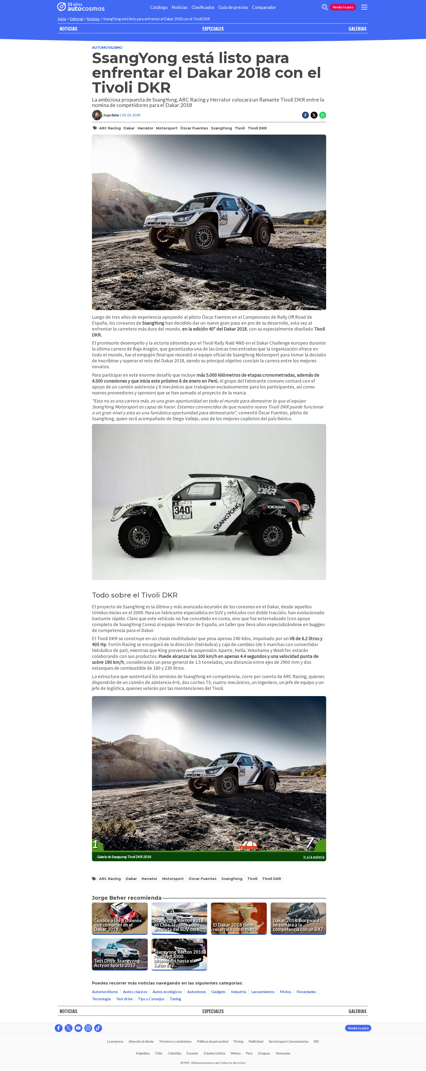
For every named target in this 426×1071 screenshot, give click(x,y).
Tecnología (101, 998)
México (236, 1053)
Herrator (145, 128)
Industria (238, 991)
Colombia (174, 1053)
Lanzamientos (263, 991)
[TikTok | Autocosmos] (98, 1028)
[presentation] (209, 774)
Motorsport (167, 128)
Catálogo (159, 7)
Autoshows (196, 991)
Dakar (129, 128)
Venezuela (283, 1053)
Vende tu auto (343, 7)
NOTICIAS (68, 28)
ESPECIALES (213, 28)
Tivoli (240, 128)
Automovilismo (107, 47)
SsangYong (221, 128)
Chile (158, 1053)
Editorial (76, 19)
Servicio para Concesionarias (288, 1041)
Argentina (143, 1053)
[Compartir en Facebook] (305, 115)
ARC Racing (110, 128)
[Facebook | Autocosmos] (59, 1028)
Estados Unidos (214, 1053)
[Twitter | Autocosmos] (68, 1028)
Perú (249, 1053)
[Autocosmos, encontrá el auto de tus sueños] (80, 7)
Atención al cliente (141, 1041)
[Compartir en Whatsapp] (322, 115)
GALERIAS (357, 28)
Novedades (306, 991)
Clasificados (203, 7)
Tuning (175, 998)
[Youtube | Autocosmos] (78, 1028)
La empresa (115, 1041)
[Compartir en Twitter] (314, 115)
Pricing (238, 1041)
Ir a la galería (313, 857)
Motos (285, 991)
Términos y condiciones (175, 1041)
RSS (316, 1041)
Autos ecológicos (167, 991)
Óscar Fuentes (194, 128)
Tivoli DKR (257, 128)
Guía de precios (233, 7)
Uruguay (264, 1053)
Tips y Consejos (151, 998)
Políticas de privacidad (212, 1041)
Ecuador (192, 1053)
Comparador (264, 7)
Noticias (180, 7)
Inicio (62, 19)
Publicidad (256, 1041)
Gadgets (218, 991)
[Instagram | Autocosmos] (88, 1028)
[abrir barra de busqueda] (325, 7)
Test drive (124, 998)
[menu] (364, 7)
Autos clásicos (135, 991)
